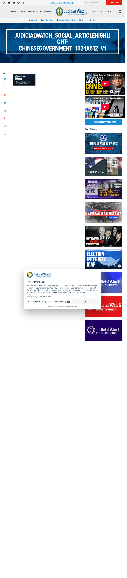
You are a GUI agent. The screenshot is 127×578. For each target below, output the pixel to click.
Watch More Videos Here (105, 122)
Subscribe (114, 2)
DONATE (34, 20)
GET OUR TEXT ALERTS (67, 20)
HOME (94, 20)
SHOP (83, 20)
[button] (4, 11)
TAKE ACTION (48, 20)
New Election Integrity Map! (62, 3)
